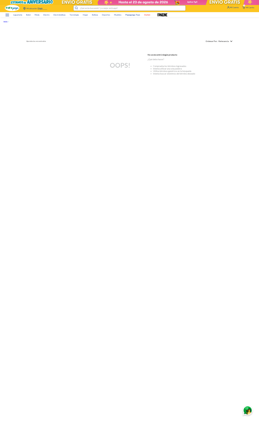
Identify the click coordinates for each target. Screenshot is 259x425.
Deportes (106, 15)
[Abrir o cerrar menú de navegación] (7, 15)
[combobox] (129, 8)
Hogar (85, 15)
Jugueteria (17, 15)
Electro (46, 15)
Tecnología (74, 15)
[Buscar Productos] (76, 8)
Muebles (117, 15)
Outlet (147, 15)
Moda (37, 15)
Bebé (28, 15)
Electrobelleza (59, 15)
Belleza (95, 15)
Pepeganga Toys (132, 15)
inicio (6, 22)
